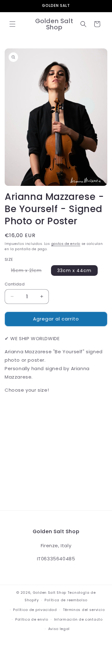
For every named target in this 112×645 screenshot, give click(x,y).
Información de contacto (78, 619)
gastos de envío (66, 243)
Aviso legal (59, 628)
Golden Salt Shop (49, 592)
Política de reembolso (65, 600)
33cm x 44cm (74, 270)
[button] (12, 24)
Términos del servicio (84, 609)
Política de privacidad (35, 609)
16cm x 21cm (29, 271)
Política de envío (31, 619)
